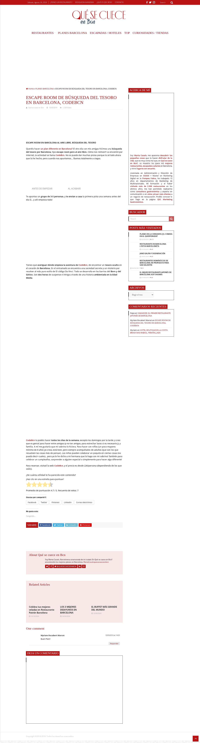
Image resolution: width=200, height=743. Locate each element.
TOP (127, 32)
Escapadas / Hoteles (105, 32)
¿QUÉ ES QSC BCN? (104, 2)
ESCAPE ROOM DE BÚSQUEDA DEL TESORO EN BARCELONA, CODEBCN (150, 323)
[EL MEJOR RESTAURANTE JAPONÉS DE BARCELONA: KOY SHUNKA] (134, 274)
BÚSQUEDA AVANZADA (84, 2)
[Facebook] (147, 2)
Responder (114, 643)
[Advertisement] (100, 58)
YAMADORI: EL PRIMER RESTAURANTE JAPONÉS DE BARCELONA (150, 314)
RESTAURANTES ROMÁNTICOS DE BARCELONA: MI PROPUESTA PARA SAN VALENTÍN (154, 262)
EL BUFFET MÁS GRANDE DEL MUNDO (104, 608)
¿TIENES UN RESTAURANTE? (61, 2)
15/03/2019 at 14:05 (112, 635)
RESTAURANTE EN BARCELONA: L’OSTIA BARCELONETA (153, 245)
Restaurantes (43, 32)
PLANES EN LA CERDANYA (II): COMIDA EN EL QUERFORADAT (156, 235)
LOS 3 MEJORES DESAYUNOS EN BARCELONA (68, 609)
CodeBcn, (83, 265)
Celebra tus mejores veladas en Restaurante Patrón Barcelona (41, 609)
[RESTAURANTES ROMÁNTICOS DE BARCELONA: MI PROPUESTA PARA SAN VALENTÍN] (134, 262)
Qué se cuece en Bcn (36, 107)
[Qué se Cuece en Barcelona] (100, 17)
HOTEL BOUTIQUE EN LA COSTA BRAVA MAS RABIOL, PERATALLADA (149, 331)
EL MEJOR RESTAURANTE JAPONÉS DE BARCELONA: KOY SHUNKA (155, 273)
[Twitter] (150, 2)
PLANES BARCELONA (44, 88)
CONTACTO (119, 2)
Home (31, 88)
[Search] (172, 2)
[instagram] (153, 2)
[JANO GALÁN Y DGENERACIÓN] (134, 254)
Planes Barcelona (72, 32)
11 (153, 239)
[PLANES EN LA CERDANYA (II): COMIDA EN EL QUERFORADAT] (134, 237)
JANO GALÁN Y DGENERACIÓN (152, 253)
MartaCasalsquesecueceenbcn (96, 562)
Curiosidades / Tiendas (150, 32)
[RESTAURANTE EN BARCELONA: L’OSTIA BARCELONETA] (134, 245)
